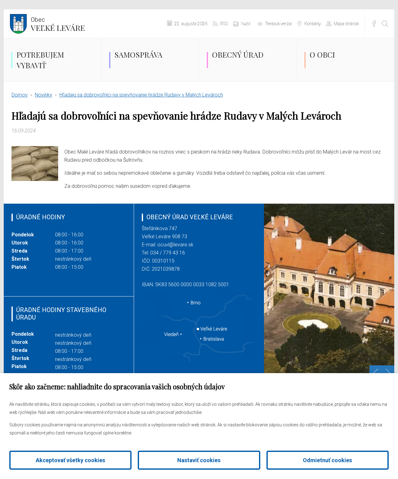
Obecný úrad (237, 54)
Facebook (374, 24)
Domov (20, 95)
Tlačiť (245, 23)
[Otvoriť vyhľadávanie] (385, 24)
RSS (224, 23)
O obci (322, 54)
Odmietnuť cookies (327, 460)
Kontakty (312, 23)
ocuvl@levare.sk (175, 245)
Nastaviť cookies (198, 460)
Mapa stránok (346, 23)
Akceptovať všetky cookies (70, 460)
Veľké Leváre (58, 24)
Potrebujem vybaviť (40, 60)
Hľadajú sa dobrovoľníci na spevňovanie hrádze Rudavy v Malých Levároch (141, 95)
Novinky (43, 95)
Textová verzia (278, 23)
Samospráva (138, 54)
